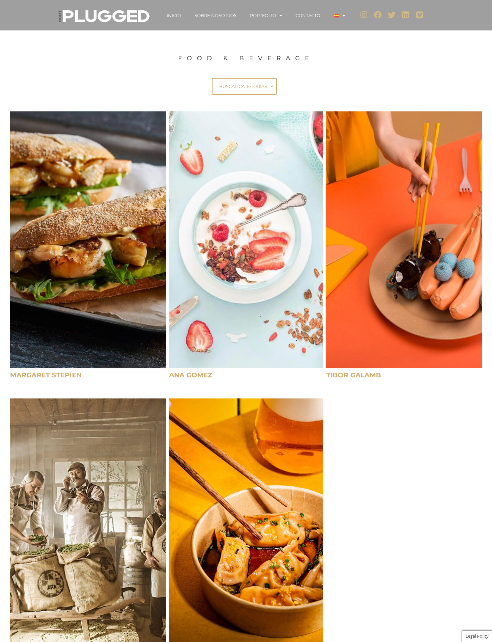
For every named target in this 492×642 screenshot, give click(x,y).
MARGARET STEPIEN (46, 375)
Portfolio (263, 15)
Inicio (174, 15)
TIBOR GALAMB (353, 375)
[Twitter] (392, 15)
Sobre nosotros (215, 15)
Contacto (308, 15)
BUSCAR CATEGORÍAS (243, 86)
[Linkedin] (406, 15)
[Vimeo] (420, 15)
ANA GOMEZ (190, 375)
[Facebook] (378, 15)
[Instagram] (364, 15)
